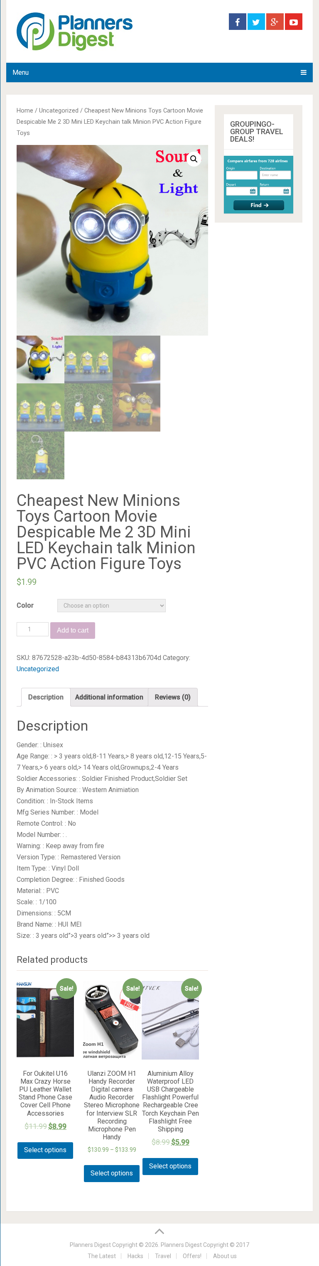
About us (225, 1256)
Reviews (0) (173, 697)
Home (25, 110)
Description (46, 697)
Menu (20, 72)
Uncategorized (59, 110)
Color (25, 605)
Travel (163, 1256)
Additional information (109, 697)
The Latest (102, 1256)
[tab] (46, 697)
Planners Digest (90, 1244)
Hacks (135, 1256)
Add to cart (72, 630)
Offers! (192, 1256)
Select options (45, 1150)
